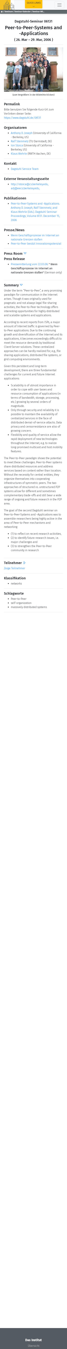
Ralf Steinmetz (20, 141)
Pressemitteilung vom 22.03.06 (29, 264)
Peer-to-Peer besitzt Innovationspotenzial (36, 243)
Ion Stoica (17, 145)
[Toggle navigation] (59, 5)
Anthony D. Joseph (21, 133)
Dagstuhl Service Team (25, 169)
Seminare (9, 11)
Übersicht (33, 1345)
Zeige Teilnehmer (14, 568)
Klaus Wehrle (19, 153)
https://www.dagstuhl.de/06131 (22, 117)
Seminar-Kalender (23, 11)
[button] (8, 69)
